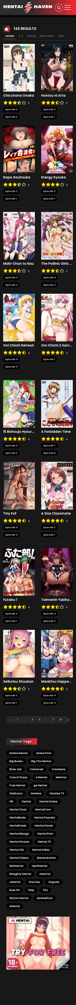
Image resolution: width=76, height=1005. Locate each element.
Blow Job (16, 769)
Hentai (26, 801)
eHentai (61, 777)
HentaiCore (43, 809)
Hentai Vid (17, 850)
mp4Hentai (39, 866)
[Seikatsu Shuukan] (19, 653)
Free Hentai (17, 785)
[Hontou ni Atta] (57, 67)
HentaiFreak (18, 825)
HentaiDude (18, 817)
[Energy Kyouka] (57, 149)
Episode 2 (11, 116)
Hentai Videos (19, 858)
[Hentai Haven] (27, 7)
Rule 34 (15, 890)
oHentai (15, 882)
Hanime (36, 793)
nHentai (44, 874)
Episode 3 (11, 109)
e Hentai (41, 777)
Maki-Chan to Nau (18, 264)
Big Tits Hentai (41, 761)
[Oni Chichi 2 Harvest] (57, 317)
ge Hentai (40, 785)
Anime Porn (43, 753)
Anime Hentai (19, 753)
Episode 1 (49, 116)
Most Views (47, 36)
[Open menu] (67, 7)
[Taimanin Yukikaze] (57, 572)
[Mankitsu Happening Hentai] (57, 653)
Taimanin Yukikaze (57, 600)
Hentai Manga (19, 833)
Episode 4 (11, 277)
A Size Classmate (56, 513)
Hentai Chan (18, 809)
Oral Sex (34, 882)
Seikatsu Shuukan (18, 681)
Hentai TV (44, 842)
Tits (45, 890)
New (61, 36)
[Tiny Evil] (19, 485)
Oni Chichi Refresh (18, 345)
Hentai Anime (48, 801)
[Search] (59, 8)
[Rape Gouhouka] (19, 149)
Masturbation (46, 858)
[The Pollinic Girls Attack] (57, 236)
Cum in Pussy (18, 777)
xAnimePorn (45, 898)
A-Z (20, 36)
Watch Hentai (19, 898)
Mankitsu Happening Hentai (57, 681)
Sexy (31, 890)
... (25, 719)
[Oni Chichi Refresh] (19, 317)
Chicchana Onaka (18, 95)
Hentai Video (41, 850)
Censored (36, 769)
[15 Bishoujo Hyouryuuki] (19, 404)
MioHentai (16, 866)
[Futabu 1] (19, 572)
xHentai (15, 906)
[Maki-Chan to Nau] (19, 236)
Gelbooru (16, 793)
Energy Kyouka (53, 177)
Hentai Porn (45, 833)
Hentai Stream (19, 842)
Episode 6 (49, 453)
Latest (9, 36)
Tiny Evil (9, 513)
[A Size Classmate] (57, 485)
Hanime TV (57, 793)
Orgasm (53, 882)
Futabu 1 (10, 600)
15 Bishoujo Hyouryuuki (19, 432)
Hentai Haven (44, 825)
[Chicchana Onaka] (19, 67)
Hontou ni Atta (53, 95)
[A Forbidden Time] (57, 404)
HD (11, 801)
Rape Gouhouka (16, 177)
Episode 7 (49, 445)
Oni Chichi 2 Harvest (57, 345)
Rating (31, 36)
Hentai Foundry (44, 817)
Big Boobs (16, 761)
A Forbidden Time (56, 432)
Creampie (58, 769)
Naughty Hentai (20, 874)
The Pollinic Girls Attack (57, 264)
